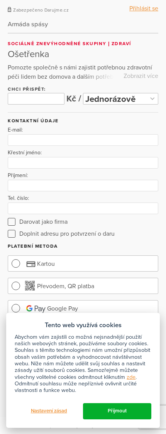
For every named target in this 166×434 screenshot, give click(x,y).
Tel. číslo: (18, 198)
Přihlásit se (143, 8)
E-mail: (15, 130)
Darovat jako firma (43, 222)
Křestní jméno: (25, 153)
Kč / (73, 98)
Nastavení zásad (49, 411)
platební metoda (33, 246)
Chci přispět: (27, 89)
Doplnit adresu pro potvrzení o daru (67, 234)
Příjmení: (18, 175)
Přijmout (117, 411)
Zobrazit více (141, 76)
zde (131, 377)
